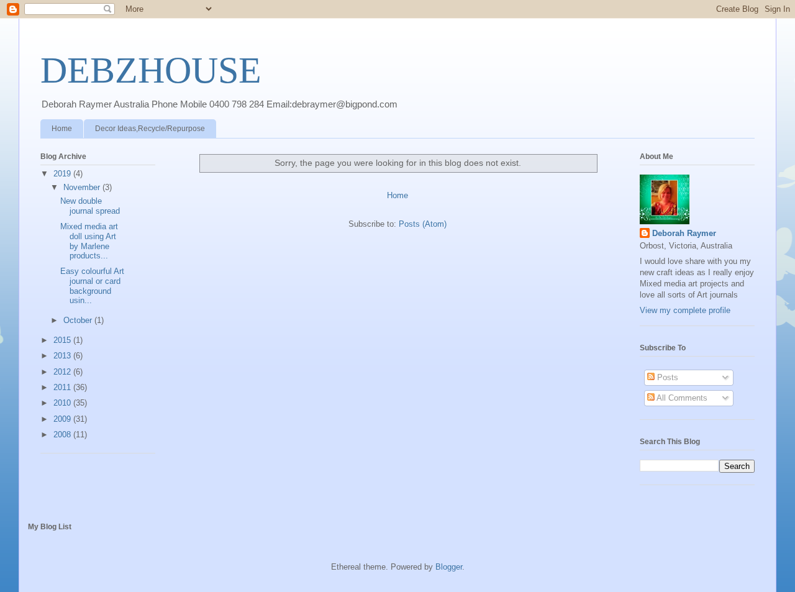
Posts (666, 377)
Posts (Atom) (423, 224)
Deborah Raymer (684, 233)
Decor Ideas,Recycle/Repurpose (150, 128)
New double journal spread (90, 206)
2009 (63, 419)
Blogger (448, 567)
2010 (63, 403)
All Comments (681, 398)
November (82, 187)
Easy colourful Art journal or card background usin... (92, 285)
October (78, 320)
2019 (63, 173)
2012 (63, 371)
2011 (63, 387)
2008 (63, 434)
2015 (63, 340)
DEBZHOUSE (150, 70)
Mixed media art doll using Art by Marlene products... (89, 241)
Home (62, 128)
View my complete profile (685, 310)
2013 (63, 355)
